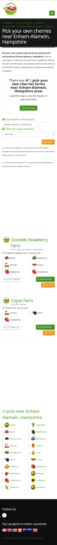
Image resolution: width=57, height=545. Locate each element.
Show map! (29, 108)
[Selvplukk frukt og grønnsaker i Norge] (9, 530)
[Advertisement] (28, 198)
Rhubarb (40, 473)
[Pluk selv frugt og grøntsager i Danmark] (4, 530)
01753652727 (13, 326)
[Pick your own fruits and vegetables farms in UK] (35, 530)
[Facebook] (4, 515)
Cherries (13, 445)
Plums (12, 459)
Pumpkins (14, 466)
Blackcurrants (16, 438)
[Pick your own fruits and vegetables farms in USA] (14, 530)
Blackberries (41, 431)
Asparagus (40, 425)
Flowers (39, 445)
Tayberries (40, 487)
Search (49, 141)
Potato (39, 459)
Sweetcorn (14, 487)
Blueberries (41, 438)
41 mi (50, 332)
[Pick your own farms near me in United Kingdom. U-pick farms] (11, 9)
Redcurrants (15, 473)
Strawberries (15, 480)
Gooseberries (15, 452)
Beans (12, 431)
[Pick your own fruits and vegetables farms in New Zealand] (30, 530)
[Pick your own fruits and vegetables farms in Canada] (20, 530)
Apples (13, 425)
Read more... (46, 279)
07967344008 (13, 279)
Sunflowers (41, 480)
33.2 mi (49, 284)
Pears (38, 452)
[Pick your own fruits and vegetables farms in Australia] (25, 530)
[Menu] (52, 13)
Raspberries (41, 466)
